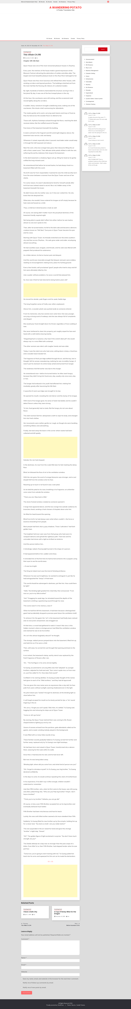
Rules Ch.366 (96, 136)
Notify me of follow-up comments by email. (38, 983)
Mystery (88, 84)
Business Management (92, 70)
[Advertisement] (65, 25)
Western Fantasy (90, 104)
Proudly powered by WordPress (55, 1005)
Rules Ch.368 (96, 113)
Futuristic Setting (90, 73)
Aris (37, 58)
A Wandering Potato (65, 7)
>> (52, 861)
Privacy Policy (71, 2)
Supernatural (89, 93)
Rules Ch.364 (96, 155)
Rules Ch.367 (96, 124)
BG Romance (89, 65)
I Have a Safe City (30, 912)
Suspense (88, 95)
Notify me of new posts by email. (34, 987)
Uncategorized (27, 51)
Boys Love (89, 67)
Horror (87, 76)
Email (23, 965)
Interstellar (89, 81)
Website (24, 972)
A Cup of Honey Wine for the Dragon (65, 913)
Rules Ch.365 (96, 144)
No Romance (62, 2)
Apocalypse (89, 62)
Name (24, 958)
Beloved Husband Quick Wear (29, 2)
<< (49, 861)
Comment (25, 939)
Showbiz (88, 90)
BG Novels (42, 2)
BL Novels (49, 2)
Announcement (90, 59)
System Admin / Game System (94, 98)
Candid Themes (80, 1005)
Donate (55, 2)
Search (103, 49)
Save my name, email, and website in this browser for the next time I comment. (50, 979)
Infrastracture (89, 79)
